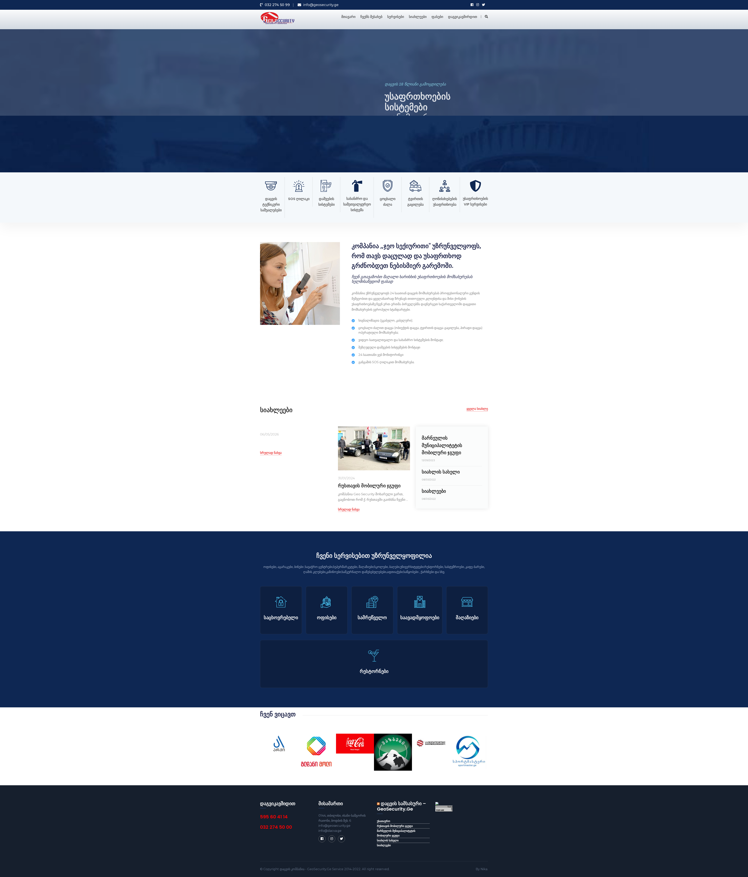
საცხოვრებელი (281, 617)
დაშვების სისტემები (326, 201)
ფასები (437, 16)
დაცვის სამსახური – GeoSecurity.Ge (401, 806)
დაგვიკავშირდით (462, 16)
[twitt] (341, 838)
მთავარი (348, 16)
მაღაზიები (467, 617)
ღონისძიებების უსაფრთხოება (444, 201)
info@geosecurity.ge (321, 5)
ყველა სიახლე (477, 409)
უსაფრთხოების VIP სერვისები (475, 201)
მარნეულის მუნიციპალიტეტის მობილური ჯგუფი (442, 445)
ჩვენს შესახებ (371, 16)
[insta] (331, 838)
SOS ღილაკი (299, 198)
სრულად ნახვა (271, 453)
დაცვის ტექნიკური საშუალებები (271, 204)
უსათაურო (383, 821)
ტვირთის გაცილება (415, 201)
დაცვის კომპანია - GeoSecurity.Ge (305, 869)
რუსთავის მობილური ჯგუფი (369, 485)
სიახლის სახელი (441, 472)
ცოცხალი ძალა (387, 201)
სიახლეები (418, 16)
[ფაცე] (321, 838)
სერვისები (395, 16)
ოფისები (326, 617)
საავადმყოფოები (419, 617)
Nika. (484, 869)
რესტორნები (374, 671)
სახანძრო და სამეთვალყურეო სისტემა (357, 204)
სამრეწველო (372, 617)
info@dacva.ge (329, 831)
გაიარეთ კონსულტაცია (407, 141)
